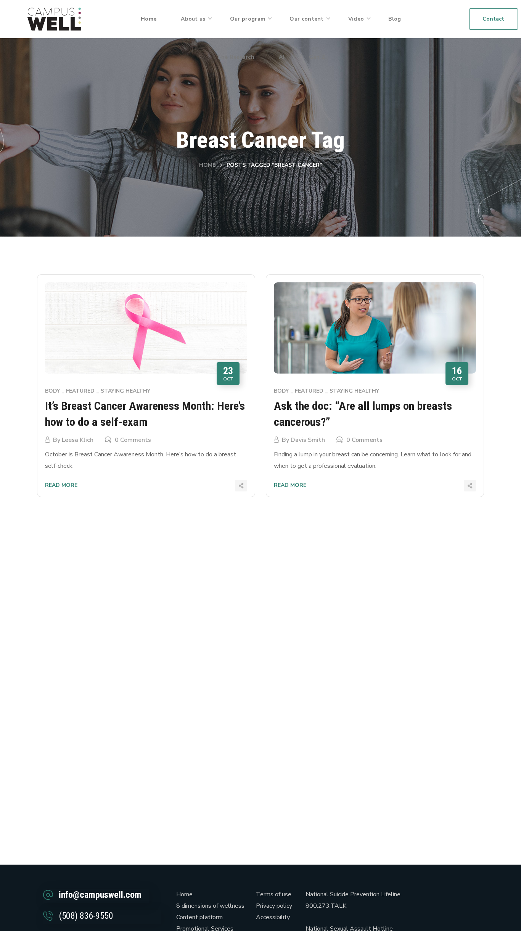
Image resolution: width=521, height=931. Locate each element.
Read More (61, 485)
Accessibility (273, 917)
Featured (80, 391)
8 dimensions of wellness (210, 906)
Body (52, 391)
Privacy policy (274, 906)
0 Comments (133, 440)
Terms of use (273, 894)
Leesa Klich (77, 440)
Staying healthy (125, 391)
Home (207, 165)
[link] (54, 18)
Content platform (199, 917)
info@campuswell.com (100, 894)
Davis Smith (308, 440)
